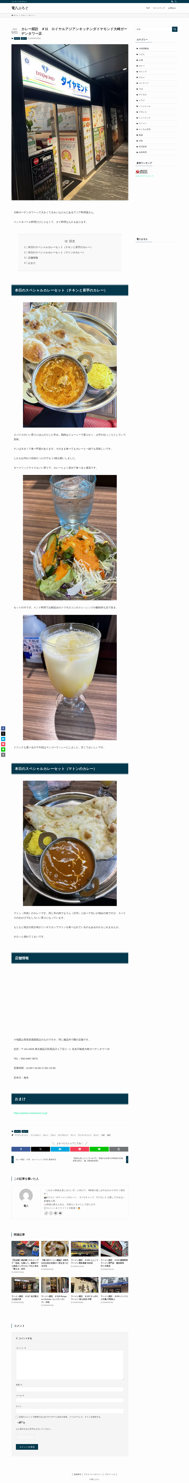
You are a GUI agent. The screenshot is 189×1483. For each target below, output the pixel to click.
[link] (46, 1213)
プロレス (143, 112)
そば (141, 89)
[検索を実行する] (175, 29)
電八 (26, 1205)
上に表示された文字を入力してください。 (34, 1429)
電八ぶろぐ (20, 8)
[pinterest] (55, 1213)
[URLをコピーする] (118, 1149)
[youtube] (60, 1213)
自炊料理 (143, 152)
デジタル (143, 94)
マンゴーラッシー (84, 1135)
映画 (141, 135)
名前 (19, 1385)
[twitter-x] (51, 1213)
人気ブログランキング (144, 176)
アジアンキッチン (21, 1135)
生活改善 (143, 146)
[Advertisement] (156, 348)
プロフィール (110, 1474)
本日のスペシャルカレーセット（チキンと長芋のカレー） (60, 247)
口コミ (96, 1135)
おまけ (32, 263)
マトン (73, 1135)
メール (20, 1395)
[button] (20, 1149)
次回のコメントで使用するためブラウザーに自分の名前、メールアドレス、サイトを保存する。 (60, 1417)
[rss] (172, 1)
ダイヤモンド (63, 1135)
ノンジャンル (145, 106)
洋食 (141, 141)
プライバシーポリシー (93, 1474)
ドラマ (142, 100)
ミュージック (145, 118)
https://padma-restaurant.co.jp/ (30, 1113)
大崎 (103, 1135)
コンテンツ (144, 83)
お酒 (141, 60)
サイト (19, 1406)
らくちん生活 (145, 129)
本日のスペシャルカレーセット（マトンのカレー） (56, 252)
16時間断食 (144, 48)
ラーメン (143, 123)
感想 (108, 1135)
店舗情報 (33, 257)
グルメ (17, 38)
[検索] (176, 1)
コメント (21, 1348)
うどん (142, 54)
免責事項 (77, 1474)
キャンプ (143, 71)
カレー (24, 38)
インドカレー (36, 1135)
